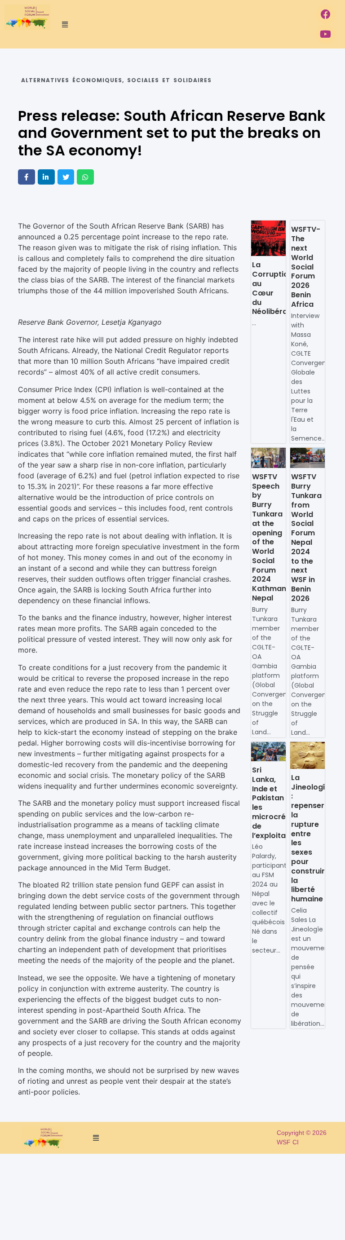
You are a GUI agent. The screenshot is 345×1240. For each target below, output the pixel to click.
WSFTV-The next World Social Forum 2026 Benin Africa (305, 266)
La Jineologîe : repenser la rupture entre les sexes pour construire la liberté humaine (310, 838)
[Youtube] (326, 34)
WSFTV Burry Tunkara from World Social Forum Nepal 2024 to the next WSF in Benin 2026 (306, 537)
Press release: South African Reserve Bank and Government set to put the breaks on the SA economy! (172, 133)
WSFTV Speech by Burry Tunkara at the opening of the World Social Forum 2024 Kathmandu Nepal (274, 537)
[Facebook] (326, 14)
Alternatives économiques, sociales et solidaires (116, 80)
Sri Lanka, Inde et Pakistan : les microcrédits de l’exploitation (276, 803)
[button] (181, 24)
